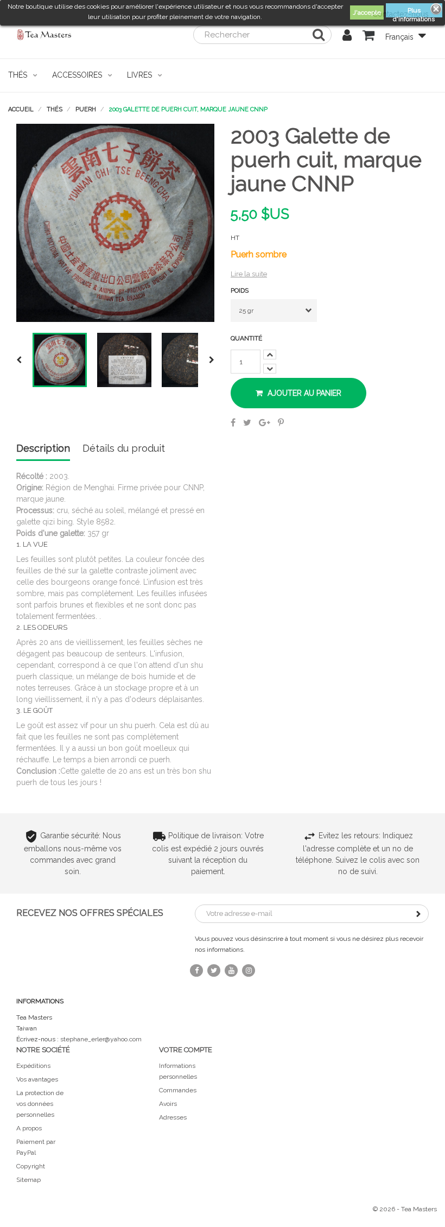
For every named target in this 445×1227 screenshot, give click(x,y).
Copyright (30, 1166)
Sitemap (28, 1180)
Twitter (213, 970)
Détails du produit (123, 449)
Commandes (177, 1090)
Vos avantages (37, 1079)
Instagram (248, 970)
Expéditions (33, 1066)
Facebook (196, 970)
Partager (233, 422)
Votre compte (185, 1050)
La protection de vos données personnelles (39, 1103)
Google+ (264, 422)
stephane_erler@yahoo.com (101, 1039)
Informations (39, 1001)
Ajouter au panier (303, 393)
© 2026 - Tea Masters (405, 1209)
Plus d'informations (414, 12)
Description (43, 449)
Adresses (173, 1117)
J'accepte (367, 12)
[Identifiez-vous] (347, 37)
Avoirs (168, 1104)
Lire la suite (249, 274)
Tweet (247, 422)
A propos (29, 1128)
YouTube (231, 970)
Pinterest (281, 422)
